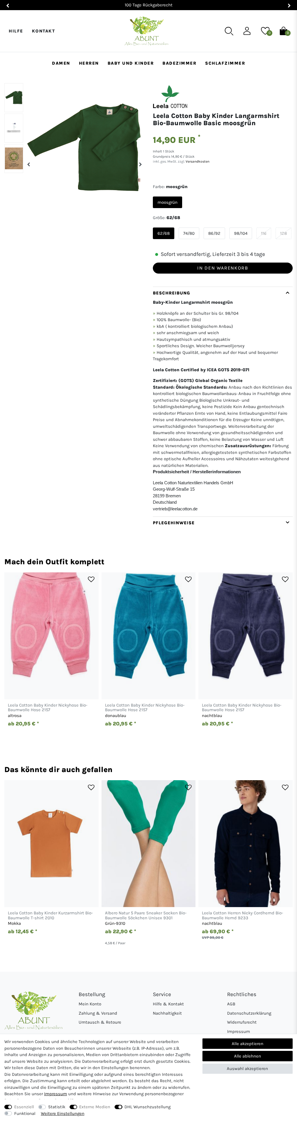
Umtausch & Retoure (100, 1022)
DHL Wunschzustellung (147, 1106)
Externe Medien (94, 1106)
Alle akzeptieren (247, 1043)
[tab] (223, 402)
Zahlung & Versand (98, 1013)
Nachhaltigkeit (167, 1013)
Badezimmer (179, 63)
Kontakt (43, 31)
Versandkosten (197, 161)
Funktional (24, 1113)
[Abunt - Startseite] (146, 31)
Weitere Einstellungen (62, 1113)
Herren (89, 63)
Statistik (56, 1106)
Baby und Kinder (131, 63)
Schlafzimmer (225, 63)
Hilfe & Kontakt (168, 1004)
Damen (61, 63)
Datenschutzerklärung (249, 1013)
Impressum (238, 1031)
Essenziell (24, 1106)
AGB (231, 1004)
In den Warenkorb (222, 268)
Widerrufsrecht (242, 1022)
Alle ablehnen (247, 1056)
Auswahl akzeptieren (247, 1068)
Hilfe (16, 31)
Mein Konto (90, 1004)
